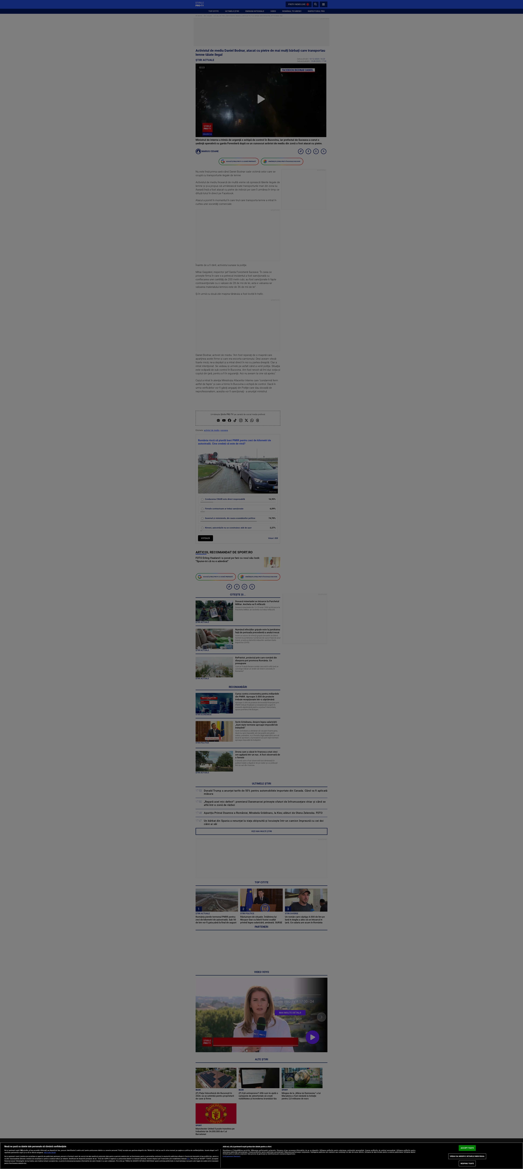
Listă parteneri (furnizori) (231, 1156)
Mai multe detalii (50, 1152)
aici (188, 1159)
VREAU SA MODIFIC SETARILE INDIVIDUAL (467, 1156)
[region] (261, 1155)
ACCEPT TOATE (467, 1148)
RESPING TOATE (467, 1163)
